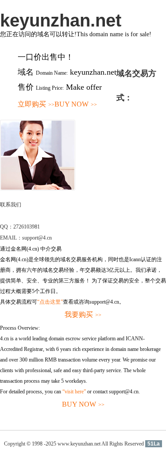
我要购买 (83, 314)
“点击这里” (50, 302)
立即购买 (36, 104)
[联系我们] (37, 189)
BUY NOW (75, 104)
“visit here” (74, 391)
